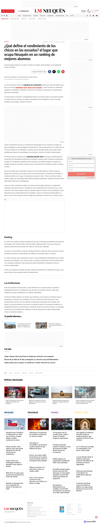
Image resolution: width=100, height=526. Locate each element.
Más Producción (60, 15)
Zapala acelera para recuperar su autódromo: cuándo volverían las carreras (29, 362)
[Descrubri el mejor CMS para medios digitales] (90, 523)
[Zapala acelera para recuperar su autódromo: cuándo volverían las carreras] (61, 392)
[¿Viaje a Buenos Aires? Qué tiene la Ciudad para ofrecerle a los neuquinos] (14, 392)
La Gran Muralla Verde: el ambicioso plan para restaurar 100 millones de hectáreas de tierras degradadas (84, 460)
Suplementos (69, 512)
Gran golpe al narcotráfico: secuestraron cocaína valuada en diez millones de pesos (38, 445)
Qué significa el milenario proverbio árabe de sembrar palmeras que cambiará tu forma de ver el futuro (84, 436)
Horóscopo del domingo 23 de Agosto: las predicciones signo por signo (84, 474)
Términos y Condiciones (71, 514)
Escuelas (17, 373)
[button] (1, 16)
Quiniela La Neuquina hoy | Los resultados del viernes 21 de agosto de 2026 (14, 486)
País (67, 15)
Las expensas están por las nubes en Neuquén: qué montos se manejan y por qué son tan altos (24, 326)
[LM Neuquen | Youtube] (97, 15)
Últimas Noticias (27, 15)
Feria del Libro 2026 (14, 18)
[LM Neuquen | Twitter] (91, 15)
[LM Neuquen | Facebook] (88, 15)
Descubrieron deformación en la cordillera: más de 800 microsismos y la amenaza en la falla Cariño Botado (61, 488)
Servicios (79, 512)
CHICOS (51, 42)
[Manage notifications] (96, 517)
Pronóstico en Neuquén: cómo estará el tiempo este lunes (56, 325)
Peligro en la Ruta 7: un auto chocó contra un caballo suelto (37, 469)
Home (19, 15)
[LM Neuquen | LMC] (23, 11)
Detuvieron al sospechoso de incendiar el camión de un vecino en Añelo (38, 434)
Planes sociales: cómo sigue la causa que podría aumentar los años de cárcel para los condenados (14, 450)
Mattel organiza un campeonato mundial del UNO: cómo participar (61, 460)
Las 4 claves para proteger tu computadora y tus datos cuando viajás (85, 448)
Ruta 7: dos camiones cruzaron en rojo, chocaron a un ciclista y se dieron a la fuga (38, 480)
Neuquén (35, 15)
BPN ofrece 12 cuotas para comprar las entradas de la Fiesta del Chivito (15, 475)
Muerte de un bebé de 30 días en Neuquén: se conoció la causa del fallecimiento (31, 359)
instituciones (39, 373)
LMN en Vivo (23, 18)
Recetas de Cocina (42, 18)
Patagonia (69, 507)
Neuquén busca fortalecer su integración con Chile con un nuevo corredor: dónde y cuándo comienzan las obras (14, 436)
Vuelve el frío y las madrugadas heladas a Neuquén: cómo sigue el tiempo (14, 463)
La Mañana (45, 42)
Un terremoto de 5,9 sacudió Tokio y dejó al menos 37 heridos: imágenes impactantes (60, 435)
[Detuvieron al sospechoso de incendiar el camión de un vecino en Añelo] (38, 424)
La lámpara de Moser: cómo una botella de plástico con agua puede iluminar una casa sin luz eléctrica (84, 487)
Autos (71, 15)
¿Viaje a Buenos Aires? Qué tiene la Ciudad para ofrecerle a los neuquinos (29, 356)
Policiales (42, 15)
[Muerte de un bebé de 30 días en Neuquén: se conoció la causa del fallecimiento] (38, 392)
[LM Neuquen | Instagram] (94, 15)
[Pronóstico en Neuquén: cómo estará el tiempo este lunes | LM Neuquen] (41, 325)
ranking (31, 373)
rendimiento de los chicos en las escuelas (28, 87)
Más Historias (32, 18)
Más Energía (50, 15)
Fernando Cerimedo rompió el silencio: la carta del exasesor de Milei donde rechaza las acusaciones (61, 448)
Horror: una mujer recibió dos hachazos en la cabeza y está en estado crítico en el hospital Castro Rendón (38, 458)
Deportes (79, 507)
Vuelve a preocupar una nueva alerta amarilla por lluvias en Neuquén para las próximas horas (85, 402)
